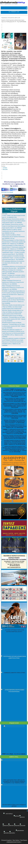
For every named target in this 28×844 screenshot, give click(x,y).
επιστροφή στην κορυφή (7, 192)
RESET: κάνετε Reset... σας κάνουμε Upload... (14, 754)
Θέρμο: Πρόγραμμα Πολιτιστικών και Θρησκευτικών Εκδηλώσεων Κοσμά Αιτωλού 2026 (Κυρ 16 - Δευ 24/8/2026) (13, 287)
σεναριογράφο (13, 58)
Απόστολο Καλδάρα (7, 100)
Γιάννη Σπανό (14, 102)
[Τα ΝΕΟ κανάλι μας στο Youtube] (22, 826)
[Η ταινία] (4, 213)
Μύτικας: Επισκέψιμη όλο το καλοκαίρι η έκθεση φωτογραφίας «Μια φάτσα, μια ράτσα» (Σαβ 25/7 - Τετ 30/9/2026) (13, 277)
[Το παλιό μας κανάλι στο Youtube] (17, 826)
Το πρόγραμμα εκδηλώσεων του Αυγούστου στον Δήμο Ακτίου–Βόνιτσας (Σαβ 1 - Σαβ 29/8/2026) (14, 417)
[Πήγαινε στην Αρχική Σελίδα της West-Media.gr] (8, 817)
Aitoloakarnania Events (14, 842)
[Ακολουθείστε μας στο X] (11, 826)
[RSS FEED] (6, 833)
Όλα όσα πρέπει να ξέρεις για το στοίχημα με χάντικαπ (14, 805)
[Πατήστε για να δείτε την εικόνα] (14, 41)
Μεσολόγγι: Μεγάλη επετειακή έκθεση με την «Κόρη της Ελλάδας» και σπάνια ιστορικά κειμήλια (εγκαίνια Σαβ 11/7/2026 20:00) (12, 312)
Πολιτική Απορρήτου (7, 840)
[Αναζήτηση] (12, 833)
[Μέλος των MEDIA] (19, 833)
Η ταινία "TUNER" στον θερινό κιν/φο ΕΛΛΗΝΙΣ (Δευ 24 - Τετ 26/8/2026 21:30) (14, 389)
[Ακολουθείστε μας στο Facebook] (5, 826)
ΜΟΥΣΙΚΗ (5, 169)
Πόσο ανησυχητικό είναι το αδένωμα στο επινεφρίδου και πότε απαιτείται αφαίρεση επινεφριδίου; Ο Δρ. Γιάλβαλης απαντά (14, 781)
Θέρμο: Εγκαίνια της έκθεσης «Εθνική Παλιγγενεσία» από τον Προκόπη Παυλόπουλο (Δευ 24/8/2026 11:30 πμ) (13, 236)
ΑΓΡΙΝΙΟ (5, 167)
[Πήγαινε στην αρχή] (16, 817)
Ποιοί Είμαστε (23, 840)
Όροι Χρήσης (16, 840)
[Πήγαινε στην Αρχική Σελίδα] (22, 817)
